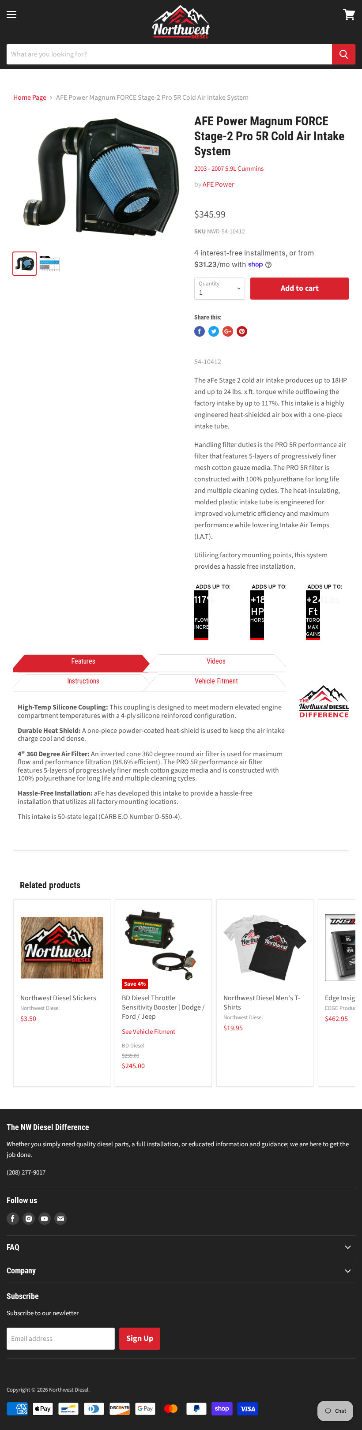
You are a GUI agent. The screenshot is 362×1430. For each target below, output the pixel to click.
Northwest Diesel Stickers (58, 998)
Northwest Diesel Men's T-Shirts (261, 1002)
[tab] (83, 662)
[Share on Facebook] (199, 331)
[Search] (343, 54)
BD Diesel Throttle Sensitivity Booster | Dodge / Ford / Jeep (163, 1007)
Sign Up (139, 1338)
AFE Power (218, 184)
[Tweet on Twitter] (213, 331)
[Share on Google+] (227, 331)
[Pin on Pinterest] (242, 331)
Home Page (29, 97)
